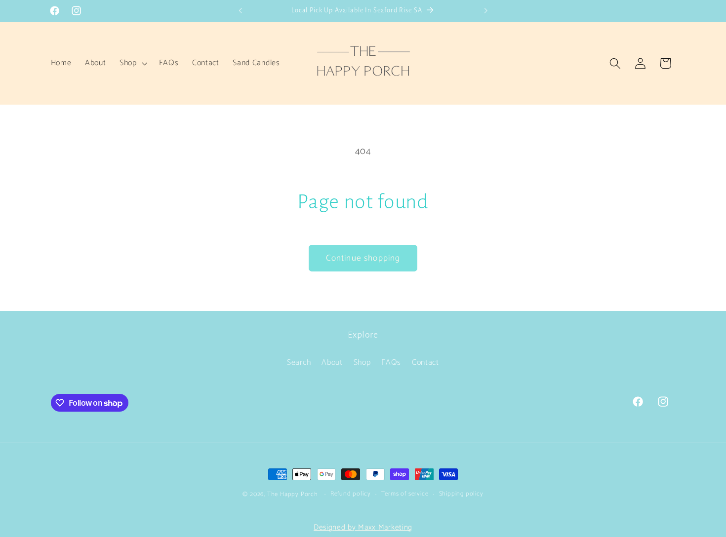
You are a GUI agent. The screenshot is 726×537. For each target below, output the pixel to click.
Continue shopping (363, 258)
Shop (362, 362)
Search (299, 362)
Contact (425, 362)
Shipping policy (461, 494)
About (332, 362)
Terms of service (405, 494)
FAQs (391, 362)
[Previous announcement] (240, 11)
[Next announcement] (485, 11)
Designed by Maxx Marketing (363, 527)
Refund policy (350, 494)
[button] (132, 63)
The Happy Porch (292, 494)
